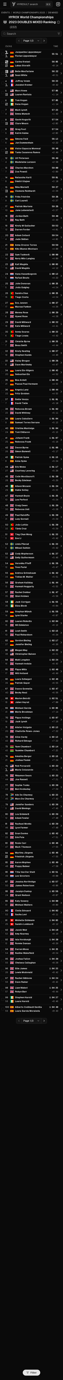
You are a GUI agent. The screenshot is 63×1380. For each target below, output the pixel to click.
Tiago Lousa (21, 335)
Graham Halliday (24, 582)
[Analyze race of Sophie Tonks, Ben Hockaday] (61, 787)
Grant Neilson (22, 895)
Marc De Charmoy (24, 798)
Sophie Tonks (22, 785)
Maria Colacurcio (24, 769)
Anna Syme (21, 461)
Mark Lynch (21, 110)
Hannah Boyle (22, 495)
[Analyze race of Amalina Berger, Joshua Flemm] (61, 758)
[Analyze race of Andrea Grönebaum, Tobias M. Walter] (61, 575)
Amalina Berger (23, 756)
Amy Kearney (22, 933)
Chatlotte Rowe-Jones (27, 731)
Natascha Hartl (23, 177)
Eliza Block (21, 605)
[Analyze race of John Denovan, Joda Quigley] (61, 285)
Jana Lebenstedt (24, 210)
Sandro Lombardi (24, 924)
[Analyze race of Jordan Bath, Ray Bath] (61, 218)
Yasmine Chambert (25, 750)
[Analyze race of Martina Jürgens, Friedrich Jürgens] (61, 854)
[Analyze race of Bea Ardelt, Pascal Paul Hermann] (61, 382)
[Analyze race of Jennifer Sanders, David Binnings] (61, 806)
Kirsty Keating (22, 351)
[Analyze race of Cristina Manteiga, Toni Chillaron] (61, 430)
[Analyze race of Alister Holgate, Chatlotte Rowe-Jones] (61, 729)
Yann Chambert (23, 746)
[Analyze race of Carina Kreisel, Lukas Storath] (61, 63)
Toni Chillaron (22, 432)
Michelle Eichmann (24, 920)
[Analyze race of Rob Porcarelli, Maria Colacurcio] (61, 768)
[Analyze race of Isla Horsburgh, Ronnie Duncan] (61, 941)
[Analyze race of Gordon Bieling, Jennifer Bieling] (61, 642)
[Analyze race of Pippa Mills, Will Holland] (61, 671)
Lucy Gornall (22, 519)
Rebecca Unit (22, 509)
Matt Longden (22, 659)
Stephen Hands (23, 355)
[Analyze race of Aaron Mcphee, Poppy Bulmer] (61, 864)
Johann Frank (22, 438)
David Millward (23, 322)
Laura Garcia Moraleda (27, 1011)
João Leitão (21, 524)
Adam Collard (22, 235)
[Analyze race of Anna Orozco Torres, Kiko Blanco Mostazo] (61, 247)
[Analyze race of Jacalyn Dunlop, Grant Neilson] (61, 893)
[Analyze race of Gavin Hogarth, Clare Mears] (61, 121)
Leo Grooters (22, 876)
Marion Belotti (22, 698)
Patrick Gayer (22, 683)
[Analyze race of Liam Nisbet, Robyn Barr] (61, 990)
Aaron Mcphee (23, 862)
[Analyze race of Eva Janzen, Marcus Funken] (61, 305)
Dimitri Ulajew (22, 181)
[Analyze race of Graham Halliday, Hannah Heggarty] (61, 584)
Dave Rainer (21, 982)
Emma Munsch (22, 113)
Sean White (21, 75)
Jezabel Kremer (23, 84)
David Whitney (22, 412)
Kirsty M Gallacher (25, 225)
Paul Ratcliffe (22, 515)
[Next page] (44, 40)
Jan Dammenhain (24, 142)
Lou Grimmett (22, 814)
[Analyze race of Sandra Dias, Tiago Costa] (61, 295)
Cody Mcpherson (24, 553)
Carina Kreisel (22, 61)
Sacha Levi (21, 914)
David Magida (22, 268)
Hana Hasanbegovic (26, 274)
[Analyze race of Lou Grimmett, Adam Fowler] (61, 816)
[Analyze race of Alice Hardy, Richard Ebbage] (61, 739)
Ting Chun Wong (23, 534)
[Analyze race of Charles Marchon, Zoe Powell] (61, 170)
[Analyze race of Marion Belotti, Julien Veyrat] (61, 700)
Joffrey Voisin (22, 81)
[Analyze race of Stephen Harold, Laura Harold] (61, 999)
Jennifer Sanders (24, 804)
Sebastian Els (22, 374)
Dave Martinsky (23, 364)
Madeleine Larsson (25, 162)
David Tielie (21, 403)
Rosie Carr (20, 843)
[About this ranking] (58, 22)
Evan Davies (21, 833)
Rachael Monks (23, 823)
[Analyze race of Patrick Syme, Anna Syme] (61, 459)
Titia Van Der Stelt (25, 872)
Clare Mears (21, 123)
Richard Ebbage (23, 740)
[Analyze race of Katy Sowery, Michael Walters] (61, 903)
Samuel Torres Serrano (27, 422)
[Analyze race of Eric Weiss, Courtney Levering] (61, 469)
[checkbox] (2, 54)
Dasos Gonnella (23, 688)
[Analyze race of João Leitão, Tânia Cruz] (61, 526)
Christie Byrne (22, 341)
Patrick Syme (22, 457)
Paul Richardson (23, 634)
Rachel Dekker (23, 592)
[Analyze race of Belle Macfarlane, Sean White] (61, 73)
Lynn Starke (21, 615)
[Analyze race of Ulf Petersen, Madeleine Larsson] (61, 160)
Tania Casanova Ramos (27, 152)
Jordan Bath (21, 216)
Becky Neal (21, 692)
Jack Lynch (21, 721)
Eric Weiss (20, 466)
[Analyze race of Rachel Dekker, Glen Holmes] (61, 594)
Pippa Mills (21, 669)
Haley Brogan (22, 360)
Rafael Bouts (22, 277)
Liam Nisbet (21, 987)
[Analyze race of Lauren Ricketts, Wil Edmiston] (61, 623)
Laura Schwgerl (23, 679)
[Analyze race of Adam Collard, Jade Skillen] (61, 237)
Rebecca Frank (23, 441)
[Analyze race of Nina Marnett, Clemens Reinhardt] (61, 189)
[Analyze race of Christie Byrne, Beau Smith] (61, 343)
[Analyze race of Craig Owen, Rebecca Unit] (61, 507)
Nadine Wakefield (24, 953)
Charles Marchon (24, 167)
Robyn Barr (21, 991)
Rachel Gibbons (23, 978)
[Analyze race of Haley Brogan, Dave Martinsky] (61, 362)
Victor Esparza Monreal (28, 148)
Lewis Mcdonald (23, 972)
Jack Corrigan (22, 602)
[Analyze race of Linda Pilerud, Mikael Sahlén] (61, 546)
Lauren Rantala (23, 94)
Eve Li (18, 538)
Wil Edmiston (22, 625)
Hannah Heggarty (24, 586)
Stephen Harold (23, 997)
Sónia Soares (22, 331)
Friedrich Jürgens (24, 856)
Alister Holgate (23, 727)
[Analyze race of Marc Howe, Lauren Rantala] (61, 92)
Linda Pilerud (22, 544)
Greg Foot (20, 129)
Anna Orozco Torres (26, 245)
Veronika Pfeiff (23, 563)
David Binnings (22, 808)
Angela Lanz (22, 389)
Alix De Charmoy (24, 794)
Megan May (21, 650)
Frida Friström (22, 196)
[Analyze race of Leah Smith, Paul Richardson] (61, 633)
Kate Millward (22, 326)
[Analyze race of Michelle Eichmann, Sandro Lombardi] (61, 922)
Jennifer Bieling (23, 644)
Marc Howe (21, 90)
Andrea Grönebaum (25, 573)
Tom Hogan (21, 100)
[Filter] (59, 34)
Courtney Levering (25, 470)
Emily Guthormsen (24, 557)
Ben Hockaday (22, 789)
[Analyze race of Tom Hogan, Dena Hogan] (61, 102)
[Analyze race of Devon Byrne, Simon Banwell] (61, 449)
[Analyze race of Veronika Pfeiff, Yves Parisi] (61, 565)
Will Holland (21, 673)
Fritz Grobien (22, 393)
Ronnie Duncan (23, 943)
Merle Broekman (24, 712)
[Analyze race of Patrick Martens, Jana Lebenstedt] (61, 208)
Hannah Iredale (23, 663)
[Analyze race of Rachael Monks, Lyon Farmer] (61, 826)
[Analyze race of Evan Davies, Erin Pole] (61, 835)
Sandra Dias (21, 293)
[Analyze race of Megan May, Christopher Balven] (61, 652)
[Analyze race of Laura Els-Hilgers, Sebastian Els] (61, 372)
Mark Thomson (23, 847)
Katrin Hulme (22, 133)
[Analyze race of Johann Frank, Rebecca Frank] (61, 440)
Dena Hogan (21, 104)
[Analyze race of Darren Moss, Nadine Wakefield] (61, 951)
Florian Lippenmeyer (26, 56)
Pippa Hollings (22, 717)
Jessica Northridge (25, 881)
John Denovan (22, 283)
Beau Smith (21, 345)
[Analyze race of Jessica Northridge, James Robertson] (61, 883)
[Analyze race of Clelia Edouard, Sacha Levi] (61, 912)
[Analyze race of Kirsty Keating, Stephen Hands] (61, 353)
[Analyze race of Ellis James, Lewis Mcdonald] (61, 970)
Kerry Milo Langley (25, 258)
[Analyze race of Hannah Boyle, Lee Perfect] (61, 498)
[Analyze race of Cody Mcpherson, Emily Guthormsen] (61, 555)
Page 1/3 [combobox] (28, 40)
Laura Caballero (24, 418)
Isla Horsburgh (23, 939)
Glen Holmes (22, 596)
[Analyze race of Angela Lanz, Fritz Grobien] (61, 391)
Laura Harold (22, 1001)
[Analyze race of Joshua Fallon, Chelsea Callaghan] (61, 961)
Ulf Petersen (22, 158)
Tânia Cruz (21, 528)
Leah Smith (21, 630)
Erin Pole (19, 837)
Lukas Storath (22, 65)
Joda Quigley (22, 287)
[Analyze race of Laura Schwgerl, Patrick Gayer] (61, 681)
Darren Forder (22, 229)
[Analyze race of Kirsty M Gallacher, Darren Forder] (61, 227)
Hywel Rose (21, 316)
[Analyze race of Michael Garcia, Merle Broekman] (61, 710)
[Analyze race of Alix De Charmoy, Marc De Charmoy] (61, 797)
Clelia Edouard (23, 910)
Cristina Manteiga (24, 428)
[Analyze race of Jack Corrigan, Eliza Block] (61, 604)
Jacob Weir (21, 930)
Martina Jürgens (24, 852)
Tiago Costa (22, 297)
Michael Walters (23, 904)
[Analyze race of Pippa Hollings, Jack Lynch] (61, 719)
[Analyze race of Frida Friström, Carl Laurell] (61, 198)
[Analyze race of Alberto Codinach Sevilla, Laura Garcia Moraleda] (61, 1009)
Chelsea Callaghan (25, 962)
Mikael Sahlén (22, 548)
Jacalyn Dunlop (23, 891)
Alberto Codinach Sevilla (28, 1007)
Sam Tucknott (22, 254)
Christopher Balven (25, 654)
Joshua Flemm (22, 760)
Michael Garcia (23, 708)
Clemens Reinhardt (25, 191)
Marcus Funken (23, 306)
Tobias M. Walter (24, 576)
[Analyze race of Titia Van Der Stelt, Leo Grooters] (61, 874)
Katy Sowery (22, 901)
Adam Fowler (22, 818)
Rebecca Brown (23, 409)
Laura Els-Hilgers (24, 370)
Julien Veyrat (22, 702)
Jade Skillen (21, 239)
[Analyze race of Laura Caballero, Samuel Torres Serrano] (61, 420)
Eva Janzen (21, 303)
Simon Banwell (22, 451)
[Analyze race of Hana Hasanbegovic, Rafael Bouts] (61, 276)
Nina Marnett (22, 187)
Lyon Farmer (21, 827)
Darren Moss (22, 949)
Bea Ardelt (21, 380)
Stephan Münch (23, 611)
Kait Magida (21, 264)
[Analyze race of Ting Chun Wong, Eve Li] (61, 536)
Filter (33, 1372)
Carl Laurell (21, 200)
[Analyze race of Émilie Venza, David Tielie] (61, 401)
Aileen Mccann (23, 486)
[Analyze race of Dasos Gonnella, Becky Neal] (61, 690)
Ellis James (21, 968)
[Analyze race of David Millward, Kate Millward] (61, 324)
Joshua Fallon (22, 958)
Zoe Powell (21, 171)
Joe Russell (21, 779)
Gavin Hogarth (23, 119)
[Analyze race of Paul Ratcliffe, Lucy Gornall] (61, 517)
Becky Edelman (23, 480)
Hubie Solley (22, 490)
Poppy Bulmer (22, 866)
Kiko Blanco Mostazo (26, 248)
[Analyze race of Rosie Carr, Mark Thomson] (61, 845)
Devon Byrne (22, 447)
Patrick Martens (23, 206)
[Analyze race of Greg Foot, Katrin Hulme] (61, 131)
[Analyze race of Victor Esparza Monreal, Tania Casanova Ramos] (61, 150)
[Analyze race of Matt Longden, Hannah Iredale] (61, 662)
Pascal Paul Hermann (26, 384)
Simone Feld (21, 139)
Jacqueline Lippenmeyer (28, 52)
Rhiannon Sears (23, 775)
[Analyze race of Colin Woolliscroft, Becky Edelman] (61, 478)
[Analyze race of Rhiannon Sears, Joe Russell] (61, 777)
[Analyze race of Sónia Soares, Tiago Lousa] (61, 334)
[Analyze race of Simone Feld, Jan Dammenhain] (61, 141)
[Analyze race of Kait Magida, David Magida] (61, 266)
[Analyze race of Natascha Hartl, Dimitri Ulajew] (61, 179)
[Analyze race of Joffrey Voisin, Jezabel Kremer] (61, 83)
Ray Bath (19, 220)
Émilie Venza (22, 399)
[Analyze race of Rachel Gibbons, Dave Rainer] (61, 980)
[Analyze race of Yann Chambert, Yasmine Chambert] (61, 748)
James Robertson (24, 885)
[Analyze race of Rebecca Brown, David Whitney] (61, 411)
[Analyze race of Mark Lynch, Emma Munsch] (61, 112)
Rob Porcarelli (22, 766)
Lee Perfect (21, 499)
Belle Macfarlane (24, 71)
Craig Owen (21, 505)
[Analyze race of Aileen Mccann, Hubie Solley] (61, 488)
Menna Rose (21, 312)
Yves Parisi (21, 567)
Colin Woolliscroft (24, 476)
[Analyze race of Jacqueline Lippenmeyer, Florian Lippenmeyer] (61, 54)
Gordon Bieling (23, 640)
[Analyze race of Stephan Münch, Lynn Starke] (61, 613)
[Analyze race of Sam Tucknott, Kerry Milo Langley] (61, 256)
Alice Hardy (21, 737)
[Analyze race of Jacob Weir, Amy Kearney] (61, 932)
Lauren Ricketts (23, 621)
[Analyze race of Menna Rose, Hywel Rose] (61, 314)
